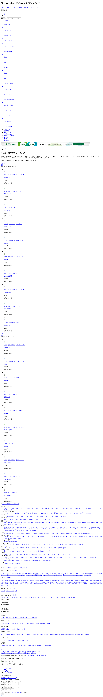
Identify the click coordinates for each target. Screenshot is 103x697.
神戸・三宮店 (7, 309)
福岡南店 (6, 413)
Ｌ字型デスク (83, 513)
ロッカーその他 (32, 530)
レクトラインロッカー (22, 240)
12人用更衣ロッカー (9, 529)
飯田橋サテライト (29, 582)
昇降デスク (57, 513)
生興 (5, 207)
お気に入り (8, 132)
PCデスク (90, 513)
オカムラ (6, 224)
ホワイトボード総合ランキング (12, 548)
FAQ (6, 138)
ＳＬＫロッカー (10, 207)
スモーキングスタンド (86, 557)
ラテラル (84, 522)
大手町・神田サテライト (14, 582)
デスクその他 (64, 513)
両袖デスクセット (48, 560)
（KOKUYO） (11, 174)
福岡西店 (97, 583)
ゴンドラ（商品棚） (89, 536)
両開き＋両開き (39, 522)
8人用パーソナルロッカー (50, 529)
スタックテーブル (35, 516)
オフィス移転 (87, 575)
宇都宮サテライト (39, 580)
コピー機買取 (14, 634)
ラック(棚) (82, 573)
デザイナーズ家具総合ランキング (13, 541)
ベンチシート (63, 554)
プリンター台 (36, 557)
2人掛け (35, 554)
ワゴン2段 (36, 519)
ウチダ (5, 256)
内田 (16, 591)
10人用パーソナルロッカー (64, 529)
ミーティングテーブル (23, 516)
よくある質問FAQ (18, 653)
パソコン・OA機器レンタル (30, 623)
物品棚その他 (43, 533)
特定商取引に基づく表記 (14, 651)
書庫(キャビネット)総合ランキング (13, 522)
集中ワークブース (65, 544)
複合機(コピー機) (21, 573)
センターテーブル (54, 554)
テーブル (93, 573)
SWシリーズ (19, 224)
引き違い (93, 522)
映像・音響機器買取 (62, 634)
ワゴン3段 (42, 519)
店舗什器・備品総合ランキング (12, 536)
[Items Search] (5, 18)
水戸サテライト (20, 580)
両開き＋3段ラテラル (29, 522)
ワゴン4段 (47, 519)
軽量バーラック (70, 533)
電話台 (30, 557)
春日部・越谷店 (8, 429)
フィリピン (11, 585)
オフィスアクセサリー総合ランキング (14, 557)
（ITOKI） (11, 443)
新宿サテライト (39, 582)
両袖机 (34, 513)
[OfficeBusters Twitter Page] (1, 648)
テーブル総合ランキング (10, 516)
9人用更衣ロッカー (96, 527)
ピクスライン (19, 377)
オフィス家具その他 (56, 575)
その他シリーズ (18, 256)
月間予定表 (59, 548)
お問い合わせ (8, 134)
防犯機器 (28, 573)
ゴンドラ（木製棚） (78, 536)
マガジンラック (44, 557)
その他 (77, 508)
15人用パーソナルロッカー (94, 529)
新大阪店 (17, 583)
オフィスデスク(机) (73, 573)
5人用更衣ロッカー (64, 527)
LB (15, 443)
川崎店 (5, 364)
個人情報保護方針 (26, 651)
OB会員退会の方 (46, 645)
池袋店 (22, 582)
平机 (27, 513)
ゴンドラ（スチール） (66, 536)
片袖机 (30, 513)
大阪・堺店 (7, 210)
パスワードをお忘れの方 (24, 645)
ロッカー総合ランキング (10, 527)
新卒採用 (8, 618)
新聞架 (50, 557)
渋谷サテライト (55, 582)
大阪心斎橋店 (48, 583)
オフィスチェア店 (25, 583)
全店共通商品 (7, 292)
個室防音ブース (74, 544)
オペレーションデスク (74, 513)
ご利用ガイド (8, 137)
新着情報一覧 (4, 653)
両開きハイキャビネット (61, 522)
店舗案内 (10, 653)
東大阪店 (12, 583)
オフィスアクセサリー (19, 575)
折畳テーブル (43, 516)
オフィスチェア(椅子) (62, 573)
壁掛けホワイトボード (27, 548)
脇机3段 (26, 519)
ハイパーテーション (42, 544)
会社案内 (3, 618)
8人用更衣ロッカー (86, 527)
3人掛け (31, 554)
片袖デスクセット (38, 560)
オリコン (97, 536)
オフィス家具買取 (5, 634)
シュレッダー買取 (34, 634)
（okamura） (12, 224)
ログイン (15, 645)
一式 (19, 554)
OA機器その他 (35, 573)
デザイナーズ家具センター (74, 580)
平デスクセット (28, 560)
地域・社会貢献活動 (21, 618)
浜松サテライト (85, 582)
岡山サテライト (79, 583)
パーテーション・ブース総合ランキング (15, 544)
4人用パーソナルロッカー (22, 529)
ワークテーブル (49, 513)
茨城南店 (6, 243)
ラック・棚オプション (53, 533)
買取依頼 (6, 131)
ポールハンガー (55, 536)
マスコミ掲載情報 (32, 618)
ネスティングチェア (57, 508)
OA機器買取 (42, 634)
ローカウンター (34, 551)
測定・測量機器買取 (51, 634)
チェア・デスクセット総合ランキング (14, 560)
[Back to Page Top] (1, 566)
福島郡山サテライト (9, 226)
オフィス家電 (43, 573)
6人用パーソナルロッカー (36, 529)
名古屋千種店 (93, 582)
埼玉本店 (64, 580)
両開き (89, 522)
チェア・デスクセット (77, 575)
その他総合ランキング (10, 563)
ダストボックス (75, 557)
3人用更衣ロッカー (43, 527)
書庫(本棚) (88, 573)
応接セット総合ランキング (11, 554)
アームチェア (25, 554)
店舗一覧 (7, 129)
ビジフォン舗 (21, 629)
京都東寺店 (6, 583)
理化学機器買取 (72, 634)
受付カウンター (67, 575)
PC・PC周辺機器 (51, 573)
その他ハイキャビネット (75, 522)
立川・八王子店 (8, 276)
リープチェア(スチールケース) (22, 597)
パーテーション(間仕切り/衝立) (34, 575)
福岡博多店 (7, 177)
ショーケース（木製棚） (39, 536)
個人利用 (16, 679)
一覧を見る (16, 570)
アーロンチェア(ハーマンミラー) (39, 597)
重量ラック (62, 533)
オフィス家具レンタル (17, 623)
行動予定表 (53, 548)
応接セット (10, 575)
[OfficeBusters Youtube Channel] (1, 650)
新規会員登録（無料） (7, 645)
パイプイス (66, 508)
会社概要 (7, 140)
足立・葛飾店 (7, 194)
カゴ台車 (10, 538)
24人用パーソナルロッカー (11, 530)
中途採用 (13, 618)
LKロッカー (19, 191)
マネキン (15, 538)
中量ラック (36, 533)
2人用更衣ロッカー (33, 527)
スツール (46, 554)
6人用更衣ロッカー (75, 527)
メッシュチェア (83, 508)
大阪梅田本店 (41, 583)
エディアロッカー (20, 174)
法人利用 (10, 679)
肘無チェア (30, 508)
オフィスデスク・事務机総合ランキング (15, 513)
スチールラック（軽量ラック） (24, 533)
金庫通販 (3, 629)
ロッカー (98, 573)
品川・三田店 (47, 582)
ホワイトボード (47, 575)
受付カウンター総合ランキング (12, 551)
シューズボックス (23, 530)
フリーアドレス (40, 513)
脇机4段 (31, 519)
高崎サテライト (49, 580)
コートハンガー (66, 557)
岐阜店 (79, 582)
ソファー (72, 508)
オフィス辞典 (17, 640)
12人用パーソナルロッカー (79, 529)
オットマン (41, 554)
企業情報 (33, 653)
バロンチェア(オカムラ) (7, 597)
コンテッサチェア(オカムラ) (56, 597)
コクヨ (5, 174)
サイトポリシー (36, 651)
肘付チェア (24, 508)
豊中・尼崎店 (7, 495)
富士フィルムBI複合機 (12, 629)
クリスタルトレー (10, 524)
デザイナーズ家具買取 (83, 634)
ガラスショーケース (26, 536)
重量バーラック (87, 533)
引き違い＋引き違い (48, 522)
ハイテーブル (51, 516)
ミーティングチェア (39, 508)
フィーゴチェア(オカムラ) (71, 597)
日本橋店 (6, 259)
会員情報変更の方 (36, 645)
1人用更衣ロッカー (22, 527)
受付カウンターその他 (44, 551)
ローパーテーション (31, 544)
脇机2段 (22, 519)
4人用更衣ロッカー (54, 527)
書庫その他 (18, 524)
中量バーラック (78, 533)
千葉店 (84, 580)
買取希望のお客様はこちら (8, 678)
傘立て (26, 557)
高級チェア (90, 508)
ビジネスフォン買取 (23, 634)
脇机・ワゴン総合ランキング (12, 519)
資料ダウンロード (9, 135)
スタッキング (48, 508)
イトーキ (6, 443)
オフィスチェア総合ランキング (12, 508)
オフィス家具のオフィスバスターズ (36, 655)
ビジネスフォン (5, 573)
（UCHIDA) (11, 256)
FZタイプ (18, 322)
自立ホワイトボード (38, 548)
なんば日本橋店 (56, 583)
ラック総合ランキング (10, 533)
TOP (5, 148)
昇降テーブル (58, 516)
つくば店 (26, 580)
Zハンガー (48, 536)
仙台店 (2, 580)
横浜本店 (74, 582)
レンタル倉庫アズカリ (44, 623)
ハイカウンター (25, 551)
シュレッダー (13, 573)
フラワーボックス (57, 557)
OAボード (47, 548)
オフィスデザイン (5, 623)
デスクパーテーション (54, 544)
